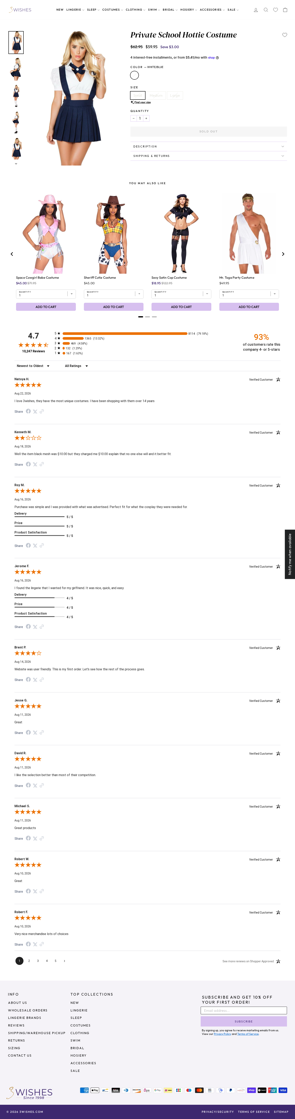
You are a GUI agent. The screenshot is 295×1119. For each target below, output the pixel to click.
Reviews (16, 1025)
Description (145, 146)
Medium (156, 95)
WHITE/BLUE (134, 75)
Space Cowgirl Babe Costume (37, 277)
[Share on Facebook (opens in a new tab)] (28, 411)
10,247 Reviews (33, 351)
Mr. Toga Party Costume (236, 277)
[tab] (140, 316)
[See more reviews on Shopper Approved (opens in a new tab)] (42, 411)
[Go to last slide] (12, 254)
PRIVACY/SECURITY (218, 1112)
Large (175, 95)
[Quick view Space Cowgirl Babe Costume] (46, 233)
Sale (232, 9)
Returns (16, 1040)
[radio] (147, 333)
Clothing (134, 9)
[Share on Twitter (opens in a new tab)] (35, 411)
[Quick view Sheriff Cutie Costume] (113, 233)
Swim (153, 9)
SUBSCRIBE (244, 1021)
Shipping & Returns (151, 156)
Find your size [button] (142, 102)
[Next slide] (283, 254)
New (60, 9)
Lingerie (74, 9)
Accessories (211, 9)
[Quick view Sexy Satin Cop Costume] (181, 233)
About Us (17, 1003)
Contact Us (20, 1055)
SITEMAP (281, 1112)
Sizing (14, 1048)
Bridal (169, 9)
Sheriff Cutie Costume (100, 277)
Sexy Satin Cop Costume (169, 277)
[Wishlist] (275, 10)
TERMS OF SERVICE (254, 1112)
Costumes (111, 9)
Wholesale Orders (28, 1010)
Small (137, 95)
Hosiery (187, 9)
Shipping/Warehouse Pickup (37, 1033)
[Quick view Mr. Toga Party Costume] (249, 233)
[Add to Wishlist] (285, 35)
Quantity (139, 111)
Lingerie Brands (24, 1018)
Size (134, 87)
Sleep (92, 9)
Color (146, 67)
